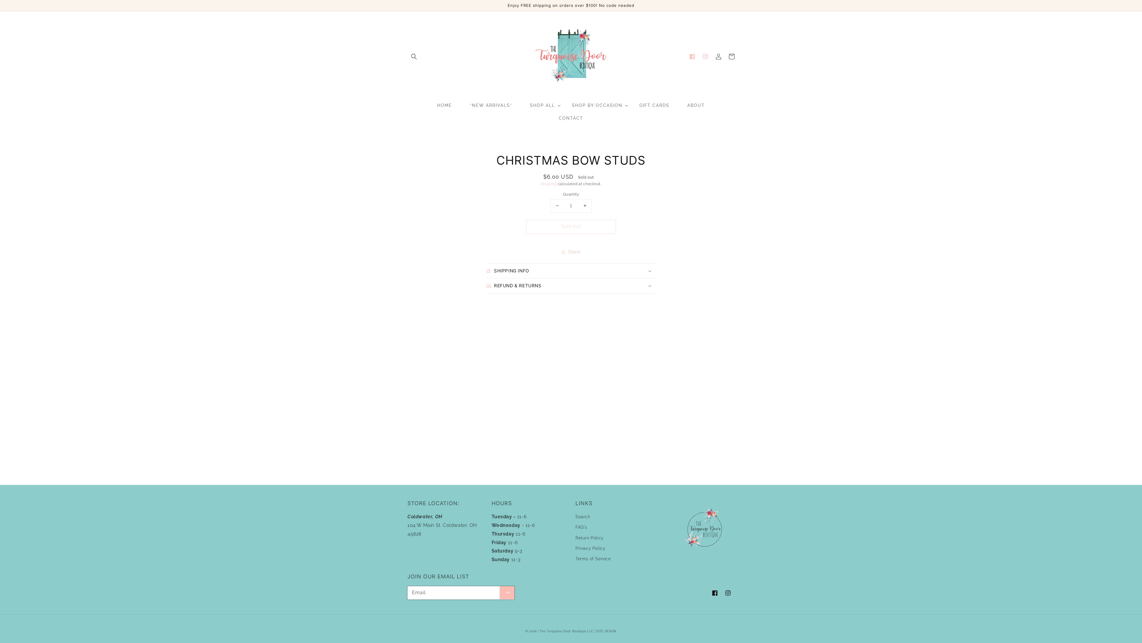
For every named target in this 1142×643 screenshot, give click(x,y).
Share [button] (574, 251)
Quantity (571, 194)
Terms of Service (593, 558)
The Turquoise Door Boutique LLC (566, 631)
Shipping (549, 184)
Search (582, 516)
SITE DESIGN (607, 631)
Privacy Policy (590, 548)
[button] (414, 56)
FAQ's (581, 527)
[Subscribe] (507, 592)
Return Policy (589, 538)
